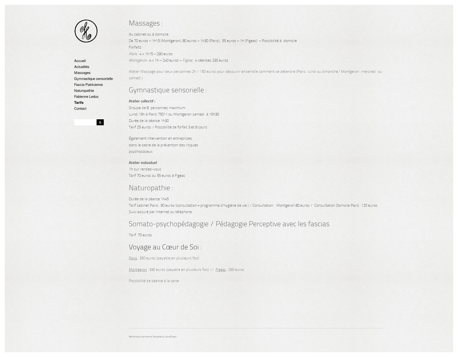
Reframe (133, 336)
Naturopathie (84, 90)
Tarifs (78, 102)
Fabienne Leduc (86, 96)
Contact (80, 108)
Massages (82, 72)
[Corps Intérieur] (86, 31)
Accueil (80, 60)
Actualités (81, 66)
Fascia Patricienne (88, 84)
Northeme (146, 336)
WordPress (171, 336)
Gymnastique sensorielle (93, 78)
